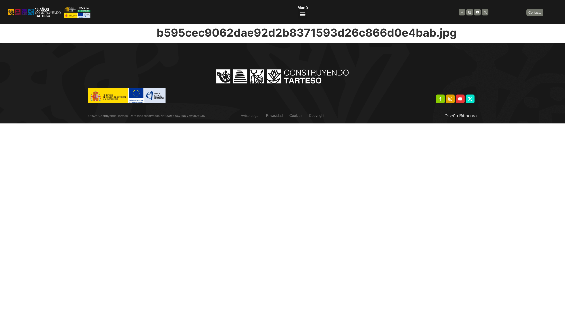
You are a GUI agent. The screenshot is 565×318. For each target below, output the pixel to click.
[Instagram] (469, 12)
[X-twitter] (485, 12)
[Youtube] (477, 12)
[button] (302, 14)
